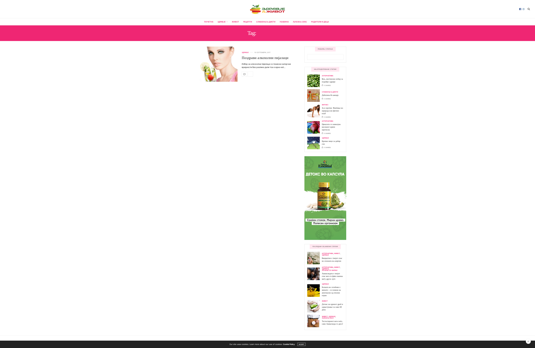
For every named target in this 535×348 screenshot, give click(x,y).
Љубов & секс (300, 22)
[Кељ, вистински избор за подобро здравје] (314, 80)
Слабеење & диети (265, 22)
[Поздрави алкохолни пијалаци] (212, 64)
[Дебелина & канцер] (314, 95)
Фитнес (325, 105)
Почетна (208, 22)
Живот (235, 22)
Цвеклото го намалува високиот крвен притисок (331, 127)
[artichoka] (325, 197)
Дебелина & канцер (330, 95)
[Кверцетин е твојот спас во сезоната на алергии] (314, 258)
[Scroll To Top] (528, 341)
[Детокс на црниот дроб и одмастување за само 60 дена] (314, 306)
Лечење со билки (329, 270)
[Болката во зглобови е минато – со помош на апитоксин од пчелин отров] (314, 290)
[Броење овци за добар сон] (314, 143)
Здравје (221, 22)
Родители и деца (320, 22)
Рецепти (247, 22)
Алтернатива (327, 76)
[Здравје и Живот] (267, 9)
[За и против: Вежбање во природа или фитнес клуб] (314, 111)
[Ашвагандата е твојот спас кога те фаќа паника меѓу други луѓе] (314, 274)
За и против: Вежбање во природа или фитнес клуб (332, 111)
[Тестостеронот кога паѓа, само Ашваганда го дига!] (314, 321)
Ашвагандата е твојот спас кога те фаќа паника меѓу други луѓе (332, 276)
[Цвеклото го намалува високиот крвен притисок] (314, 127)
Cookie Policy (289, 344)
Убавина (284, 22)
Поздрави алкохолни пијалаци (265, 58)
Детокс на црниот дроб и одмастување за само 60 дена (332, 307)
